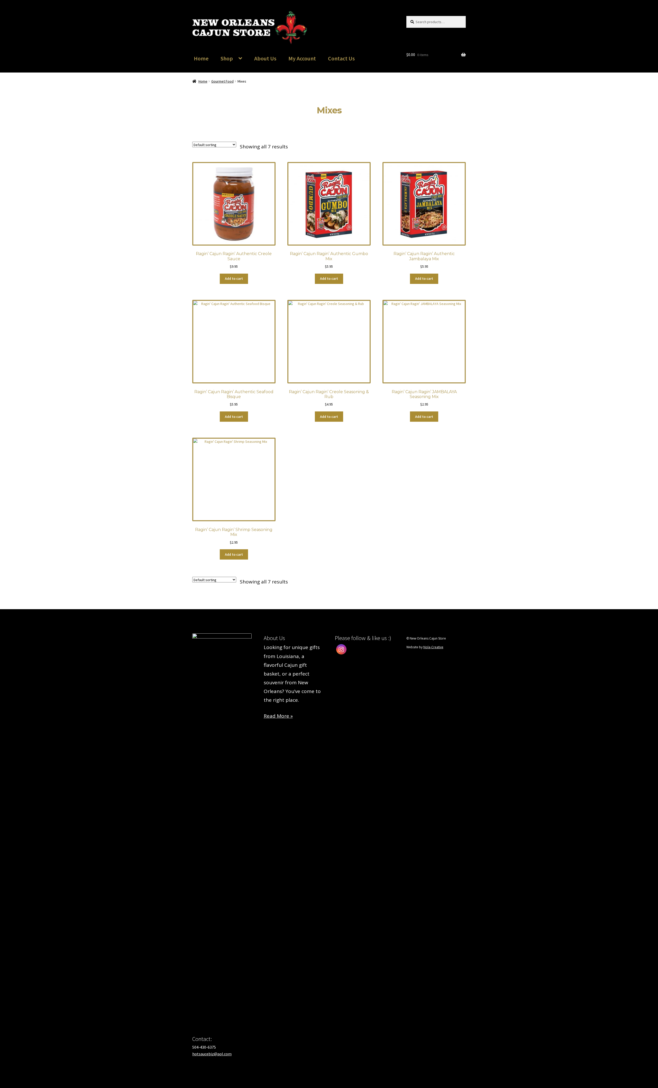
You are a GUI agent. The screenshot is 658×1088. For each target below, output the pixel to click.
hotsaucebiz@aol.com (212, 1053)
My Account (302, 58)
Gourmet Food (222, 81)
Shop (227, 58)
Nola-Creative (433, 647)
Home (201, 58)
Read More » (278, 716)
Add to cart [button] (234, 278)
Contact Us (341, 58)
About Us (265, 58)
